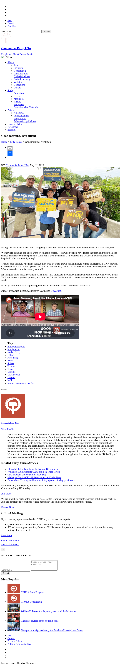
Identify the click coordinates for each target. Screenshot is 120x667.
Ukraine (11, 371)
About (11, 62)
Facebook (56, 291)
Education (19, 93)
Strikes (11, 363)
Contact (11, 638)
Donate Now (7, 507)
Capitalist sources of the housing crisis (39, 620)
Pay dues (18, 68)
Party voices (20, 118)
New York (13, 357)
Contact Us (19, 84)
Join (10, 20)
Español (11, 129)
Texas (10, 369)
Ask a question (10, 540)
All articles (19, 113)
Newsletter (13, 127)
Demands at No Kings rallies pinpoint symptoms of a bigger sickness (41, 480)
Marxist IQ (19, 98)
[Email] (63, 148)
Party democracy (22, 79)
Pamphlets (19, 104)
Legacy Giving (15, 124)
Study (10, 90)
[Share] (63, 153)
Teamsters (12, 366)
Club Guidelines (22, 76)
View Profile (7, 429)
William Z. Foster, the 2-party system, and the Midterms (48, 611)
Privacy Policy (15, 641)
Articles (11, 110)
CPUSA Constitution (31, 601)
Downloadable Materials (26, 107)
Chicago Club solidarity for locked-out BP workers (33, 469)
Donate (11, 23)
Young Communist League (21, 383)
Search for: (6, 31)
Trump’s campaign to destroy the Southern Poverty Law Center (52, 630)
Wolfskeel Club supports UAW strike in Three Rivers (34, 471)
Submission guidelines (25, 121)
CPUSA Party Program (32, 592)
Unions (11, 377)
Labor (10, 355)
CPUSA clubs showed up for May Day (27, 474)
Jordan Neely (14, 352)
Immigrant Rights (16, 346)
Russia (11, 360)
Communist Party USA (17, 165)
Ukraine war (14, 374)
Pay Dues (12, 26)
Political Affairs (21, 115)
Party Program (21, 73)
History (17, 101)
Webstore (18, 82)
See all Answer (10, 544)
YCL (10, 380)
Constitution (20, 70)
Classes (17, 96)
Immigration (14, 349)
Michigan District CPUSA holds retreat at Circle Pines (34, 477)
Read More (6, 535)
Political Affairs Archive (19, 644)
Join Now (6, 493)
